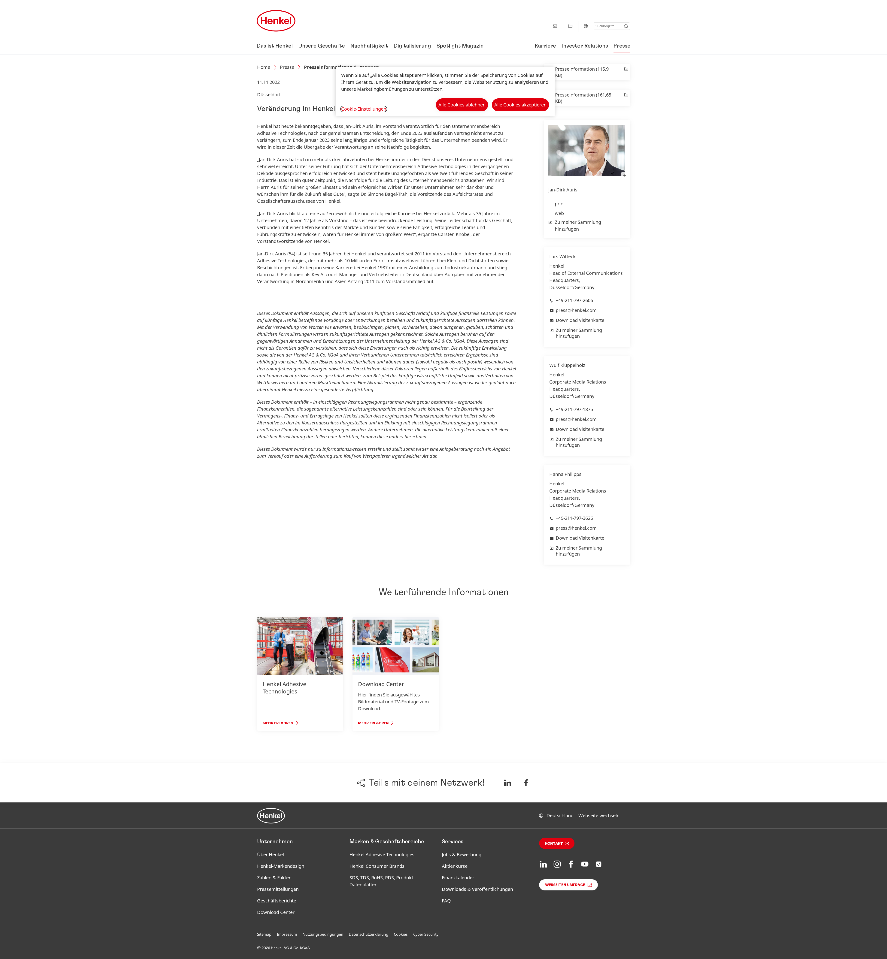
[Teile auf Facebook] (526, 782)
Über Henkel (270, 854)
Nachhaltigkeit (369, 46)
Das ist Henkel (275, 46)
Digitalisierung (412, 46)
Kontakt (554, 843)
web (559, 213)
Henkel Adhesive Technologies (381, 854)
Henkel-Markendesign (280, 866)
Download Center (276, 912)
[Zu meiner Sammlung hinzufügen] (626, 72)
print (560, 203)
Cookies (401, 934)
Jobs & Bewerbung (461, 854)
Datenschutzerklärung (368, 934)
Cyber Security (425, 934)
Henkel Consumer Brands (376, 866)
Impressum (287, 934)
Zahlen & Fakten (274, 877)
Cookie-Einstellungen (363, 109)
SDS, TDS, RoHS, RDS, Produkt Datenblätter (381, 881)
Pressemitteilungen (278, 889)
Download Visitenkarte (580, 320)
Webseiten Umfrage (565, 885)
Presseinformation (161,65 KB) (583, 98)
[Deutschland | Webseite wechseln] (585, 26)
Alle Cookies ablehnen (462, 105)
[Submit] (626, 26)
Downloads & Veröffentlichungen (477, 889)
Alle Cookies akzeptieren (520, 105)
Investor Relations (585, 46)
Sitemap (264, 934)
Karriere (545, 46)
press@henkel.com (576, 310)
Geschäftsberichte (276, 901)
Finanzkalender (458, 877)
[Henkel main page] (276, 20)
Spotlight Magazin (460, 46)
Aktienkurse (455, 866)
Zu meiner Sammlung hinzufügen (578, 225)
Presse (622, 46)
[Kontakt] (554, 26)
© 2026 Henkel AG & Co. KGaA (283, 948)
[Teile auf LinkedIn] (507, 782)
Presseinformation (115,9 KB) (582, 72)
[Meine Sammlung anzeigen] (570, 26)
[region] (445, 91)
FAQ (446, 901)
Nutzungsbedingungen (323, 934)
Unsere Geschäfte (321, 46)
